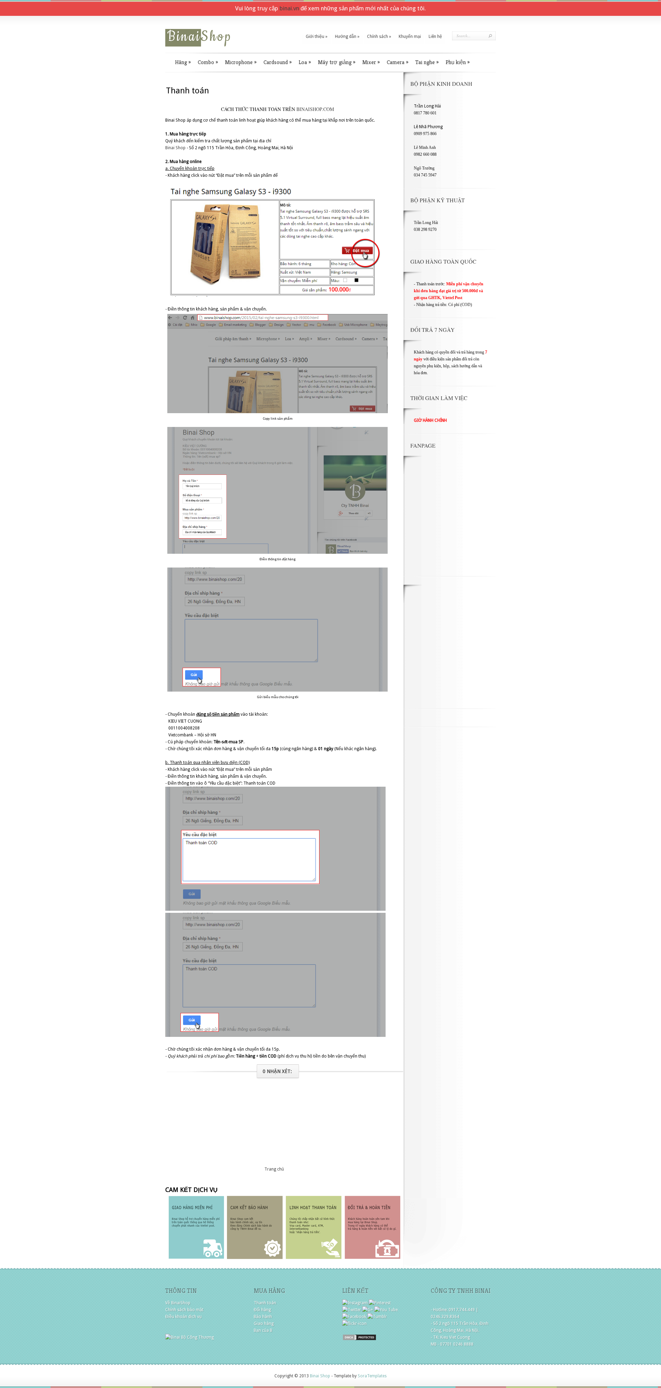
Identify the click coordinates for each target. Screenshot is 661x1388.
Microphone (240, 62)
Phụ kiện (457, 62)
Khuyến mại (410, 36)
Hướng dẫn (347, 36)
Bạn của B (263, 1330)
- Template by (358, 1376)
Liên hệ (435, 36)
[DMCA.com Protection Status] (359, 1339)
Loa (304, 62)
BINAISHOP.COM (315, 109)
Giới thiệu (316, 36)
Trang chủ (274, 1169)
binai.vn (289, 8)
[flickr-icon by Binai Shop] (354, 1323)
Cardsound (277, 62)
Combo (208, 62)
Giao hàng (264, 1323)
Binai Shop (175, 147)
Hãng (183, 62)
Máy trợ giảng (336, 62)
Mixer (371, 62)
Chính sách (379, 36)
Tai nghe (427, 62)
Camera (397, 62)
